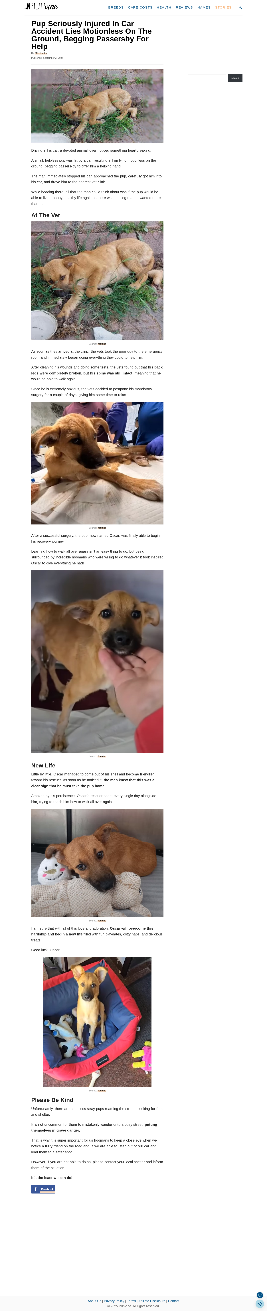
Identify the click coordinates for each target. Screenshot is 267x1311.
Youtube (102, 344)
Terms (131, 1301)
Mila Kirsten (41, 53)
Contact (173, 1301)
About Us (94, 1301)
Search (235, 78)
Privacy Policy (114, 1301)
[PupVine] (59, 7)
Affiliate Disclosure (151, 1301)
